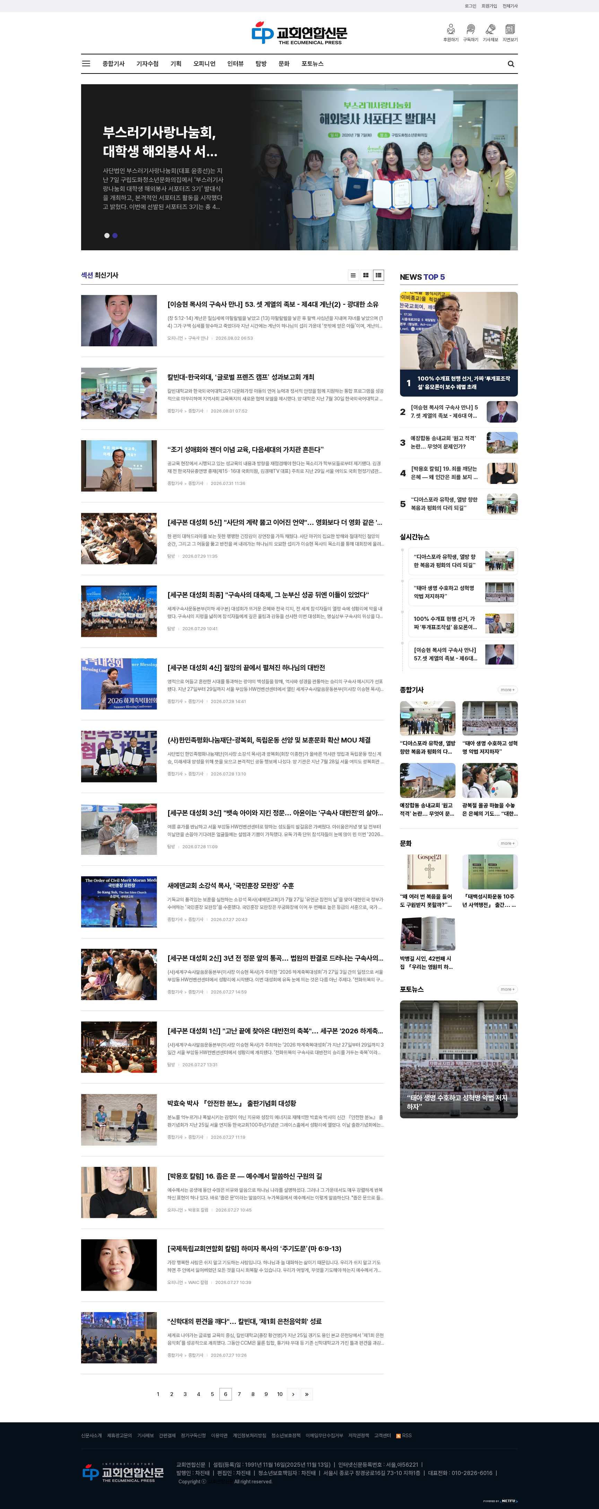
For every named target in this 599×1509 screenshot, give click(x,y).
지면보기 (510, 39)
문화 (284, 63)
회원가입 (489, 6)
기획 (176, 63)
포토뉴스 (313, 63)
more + (508, 689)
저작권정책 (358, 1435)
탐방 (261, 63)
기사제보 (490, 39)
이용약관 (219, 1435)
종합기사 (114, 63)
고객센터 (382, 1435)
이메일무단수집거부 (324, 1435)
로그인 (470, 6)
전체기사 (510, 6)
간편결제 (167, 1435)
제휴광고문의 (119, 1435)
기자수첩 (148, 63)
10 (280, 1394)
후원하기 (451, 39)
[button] (107, 235)
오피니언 (204, 63)
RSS (407, 1435)
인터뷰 (235, 63)
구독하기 (470, 39)
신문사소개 (91, 1435)
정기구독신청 (193, 1435)
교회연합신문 (220, 1481)
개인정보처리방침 (249, 1435)
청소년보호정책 (286, 1435)
